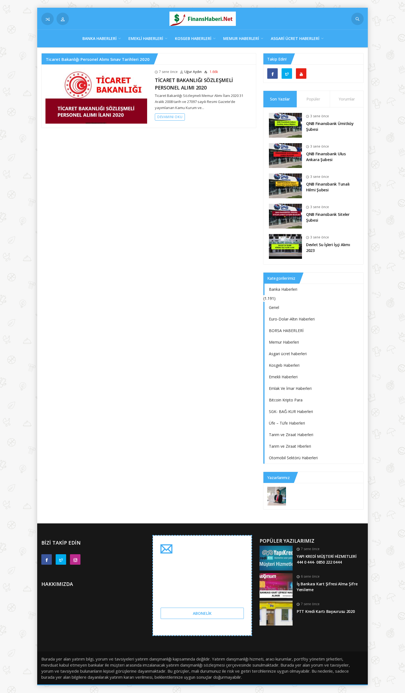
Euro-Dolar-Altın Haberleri (292, 319)
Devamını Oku (169, 117)
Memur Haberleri (241, 38)
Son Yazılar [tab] (280, 99)
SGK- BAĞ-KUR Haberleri (291, 411)
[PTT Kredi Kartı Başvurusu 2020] (276, 612)
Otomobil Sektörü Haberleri (293, 457)
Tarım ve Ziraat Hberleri (290, 446)
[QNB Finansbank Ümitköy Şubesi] (285, 124)
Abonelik (202, 613)
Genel (274, 307)
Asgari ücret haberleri (295, 38)
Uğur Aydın (193, 71)
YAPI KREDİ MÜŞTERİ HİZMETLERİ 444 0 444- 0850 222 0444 (327, 559)
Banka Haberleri (99, 38)
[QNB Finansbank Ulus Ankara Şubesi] (285, 155)
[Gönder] (357, 19)
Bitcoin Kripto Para (286, 400)
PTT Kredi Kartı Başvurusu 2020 (326, 611)
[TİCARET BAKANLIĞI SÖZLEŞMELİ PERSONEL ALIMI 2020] (96, 95)
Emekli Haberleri (145, 38)
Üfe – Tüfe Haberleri (287, 423)
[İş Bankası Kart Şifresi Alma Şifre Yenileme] (276, 585)
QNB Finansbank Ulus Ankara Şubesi (326, 156)
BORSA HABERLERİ (286, 330)
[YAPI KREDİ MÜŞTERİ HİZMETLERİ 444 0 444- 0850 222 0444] (276, 557)
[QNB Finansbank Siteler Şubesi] (285, 215)
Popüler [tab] (313, 99)
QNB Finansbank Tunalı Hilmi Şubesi (328, 186)
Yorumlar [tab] (347, 99)
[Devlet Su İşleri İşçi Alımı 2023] (285, 246)
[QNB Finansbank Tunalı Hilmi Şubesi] (285, 185)
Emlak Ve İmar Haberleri (290, 388)
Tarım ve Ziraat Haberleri (291, 434)
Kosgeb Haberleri (193, 38)
